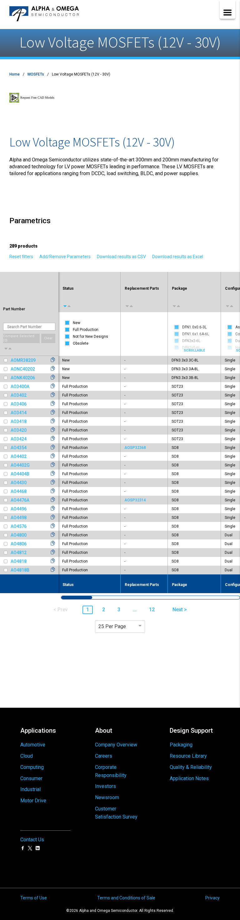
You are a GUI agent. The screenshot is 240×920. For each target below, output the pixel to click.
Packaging (181, 745)
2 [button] (103, 610)
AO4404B (20, 474)
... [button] (135, 610)
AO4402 (19, 456)
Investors (105, 786)
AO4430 (19, 482)
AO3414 (19, 413)
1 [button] (87, 610)
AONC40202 (23, 369)
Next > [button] (179, 610)
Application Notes (189, 778)
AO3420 (19, 430)
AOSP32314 (135, 500)
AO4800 (19, 535)
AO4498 (19, 517)
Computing (32, 767)
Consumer (31, 778)
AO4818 (19, 561)
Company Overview (116, 745)
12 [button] (152, 610)
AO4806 (19, 544)
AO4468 (19, 491)
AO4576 (19, 526)
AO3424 (19, 439)
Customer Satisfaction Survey (116, 813)
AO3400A (20, 386)
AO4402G (20, 465)
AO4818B (20, 570)
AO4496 (19, 509)
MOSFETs (36, 74)
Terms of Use (33, 897)
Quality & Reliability (191, 767)
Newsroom (107, 797)
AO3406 (19, 404)
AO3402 (19, 395)
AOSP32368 (135, 447)
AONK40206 (23, 378)
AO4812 (19, 552)
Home (14, 74)
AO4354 (19, 447)
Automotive (32, 745)
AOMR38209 (23, 360)
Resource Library (188, 756)
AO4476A (20, 500)
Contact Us (32, 840)
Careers (103, 756)
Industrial (30, 789)
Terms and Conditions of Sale (126, 897)
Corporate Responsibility (111, 771)
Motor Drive (33, 801)
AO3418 (19, 421)
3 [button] (119, 610)
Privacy (212, 897)
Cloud (26, 756)
